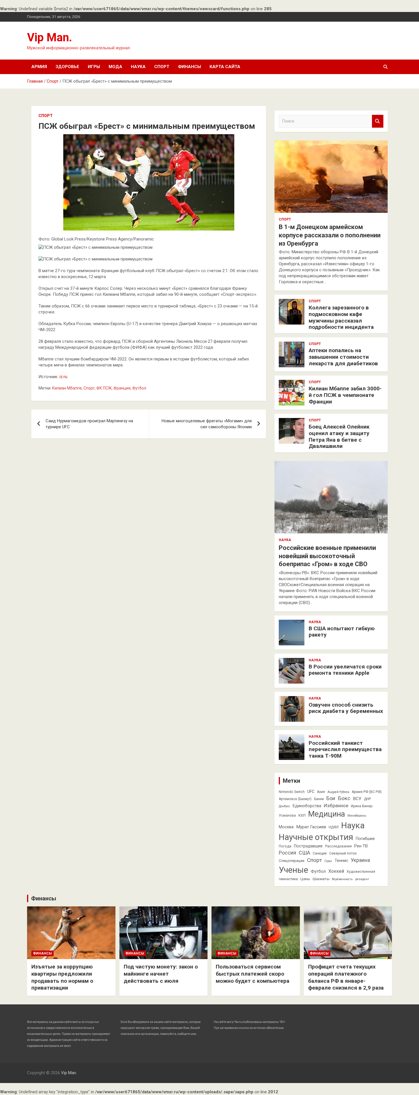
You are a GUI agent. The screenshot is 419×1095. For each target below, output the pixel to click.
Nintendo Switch (292, 792)
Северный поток (343, 853)
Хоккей (336, 871)
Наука (138, 66)
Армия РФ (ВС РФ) (367, 792)
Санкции (320, 853)
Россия (287, 853)
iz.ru (63, 376)
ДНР (367, 799)
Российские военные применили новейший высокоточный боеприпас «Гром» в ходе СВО (327, 556)
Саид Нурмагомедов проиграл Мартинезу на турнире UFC (89, 423)
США (304, 853)
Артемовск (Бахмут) (295, 799)
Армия (39, 66)
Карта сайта (225, 66)
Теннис (341, 860)
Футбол (139, 388)
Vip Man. (49, 37)
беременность (342, 879)
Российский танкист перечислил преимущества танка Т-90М (345, 749)
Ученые (293, 870)
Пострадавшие (308, 846)
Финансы (189, 66)
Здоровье (67, 66)
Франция (122, 388)
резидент (362, 879)
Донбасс (284, 806)
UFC (310, 791)
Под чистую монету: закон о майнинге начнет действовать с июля (161, 973)
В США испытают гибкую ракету (342, 631)
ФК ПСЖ (104, 388)
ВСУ (357, 798)
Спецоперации (291, 861)
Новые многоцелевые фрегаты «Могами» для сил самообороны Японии (207, 423)
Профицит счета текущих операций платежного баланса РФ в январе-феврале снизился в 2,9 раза (346, 977)
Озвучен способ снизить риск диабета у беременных (346, 708)
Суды (328, 861)
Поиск (377, 121)
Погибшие (365, 838)
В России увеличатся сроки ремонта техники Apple (345, 669)
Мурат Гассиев (311, 826)
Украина (360, 860)
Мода (115, 66)
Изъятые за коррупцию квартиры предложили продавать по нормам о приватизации (62, 977)
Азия (321, 792)
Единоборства (307, 805)
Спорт (161, 66)
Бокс (344, 798)
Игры (94, 66)
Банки (319, 799)
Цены (305, 879)
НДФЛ (334, 827)
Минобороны (356, 815)
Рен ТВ (361, 846)
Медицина (326, 814)
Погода (285, 846)
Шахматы (321, 879)
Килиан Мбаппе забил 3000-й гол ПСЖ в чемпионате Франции (345, 395)
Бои (330, 798)
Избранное (336, 805)
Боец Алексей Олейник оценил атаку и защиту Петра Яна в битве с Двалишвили (339, 436)
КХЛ (302, 815)
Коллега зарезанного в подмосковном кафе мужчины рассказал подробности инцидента (341, 317)
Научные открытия (316, 837)
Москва (286, 827)
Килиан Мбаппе (67, 388)
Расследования (338, 846)
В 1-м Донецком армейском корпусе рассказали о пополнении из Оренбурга (330, 235)
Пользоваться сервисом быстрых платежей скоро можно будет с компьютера (252, 973)
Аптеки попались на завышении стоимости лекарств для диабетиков (343, 357)
